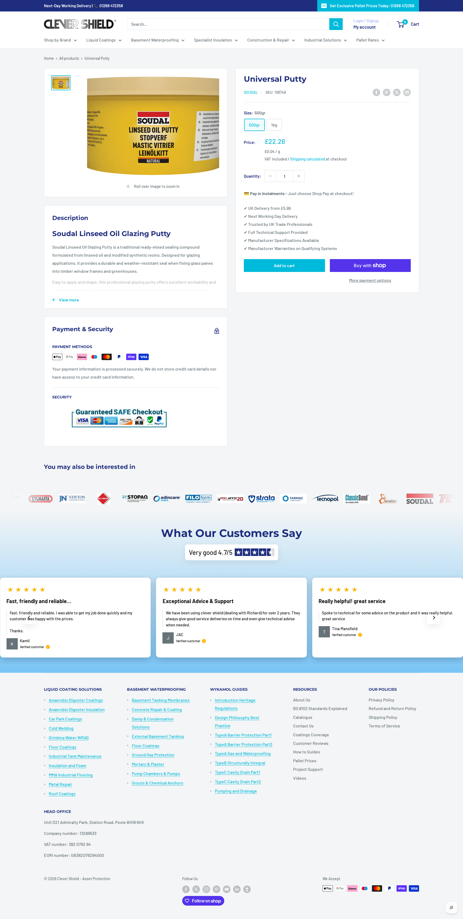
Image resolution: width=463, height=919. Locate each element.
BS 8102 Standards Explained (320, 708)
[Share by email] (407, 92)
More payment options (370, 280)
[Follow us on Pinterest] (216, 889)
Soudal (251, 92)
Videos (299, 777)
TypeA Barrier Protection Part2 (243, 744)
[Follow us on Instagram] (206, 889)
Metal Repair (60, 784)
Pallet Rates (367, 39)
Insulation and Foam (67, 765)
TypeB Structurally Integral (240, 762)
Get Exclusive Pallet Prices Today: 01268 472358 (372, 5)
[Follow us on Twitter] (196, 889)
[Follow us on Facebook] (186, 889)
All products (69, 58)
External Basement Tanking (158, 736)
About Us (301, 699)
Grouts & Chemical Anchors (157, 782)
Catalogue (302, 717)
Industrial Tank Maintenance (75, 756)
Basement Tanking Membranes (161, 700)
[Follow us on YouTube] (226, 889)
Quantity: (252, 175)
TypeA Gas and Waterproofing (243, 753)
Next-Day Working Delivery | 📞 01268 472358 (83, 5)
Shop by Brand (57, 39)
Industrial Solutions (322, 39)
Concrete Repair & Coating (157, 709)
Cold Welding (61, 728)
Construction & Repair (268, 39)
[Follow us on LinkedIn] (237, 889)
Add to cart (284, 265)
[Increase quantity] (298, 176)
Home (49, 58)
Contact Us (303, 725)
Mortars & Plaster (148, 764)
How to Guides (306, 751)
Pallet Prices (304, 760)
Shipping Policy (383, 717)
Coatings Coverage (311, 734)
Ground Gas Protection (153, 754)
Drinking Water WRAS (69, 737)
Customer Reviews (310, 743)
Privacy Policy (381, 699)
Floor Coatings (62, 746)
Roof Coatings (62, 793)
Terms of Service (384, 725)
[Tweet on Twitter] (397, 92)
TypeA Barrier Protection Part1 (243, 734)
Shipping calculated (307, 158)
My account (364, 26)
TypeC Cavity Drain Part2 (238, 781)
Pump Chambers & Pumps (156, 773)
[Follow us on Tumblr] (247, 889)
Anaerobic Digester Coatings (76, 700)
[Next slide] (433, 617)
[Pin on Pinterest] (386, 92)
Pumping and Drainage (236, 790)
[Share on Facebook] (376, 92)
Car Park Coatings (65, 718)
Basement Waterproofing (155, 39)
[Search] (336, 24)
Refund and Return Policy (392, 708)
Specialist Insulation (213, 39)
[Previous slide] (29, 617)
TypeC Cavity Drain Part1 (237, 772)
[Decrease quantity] (270, 176)
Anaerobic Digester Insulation (77, 709)
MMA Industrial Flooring (71, 774)
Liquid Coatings (101, 39)
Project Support (308, 769)
